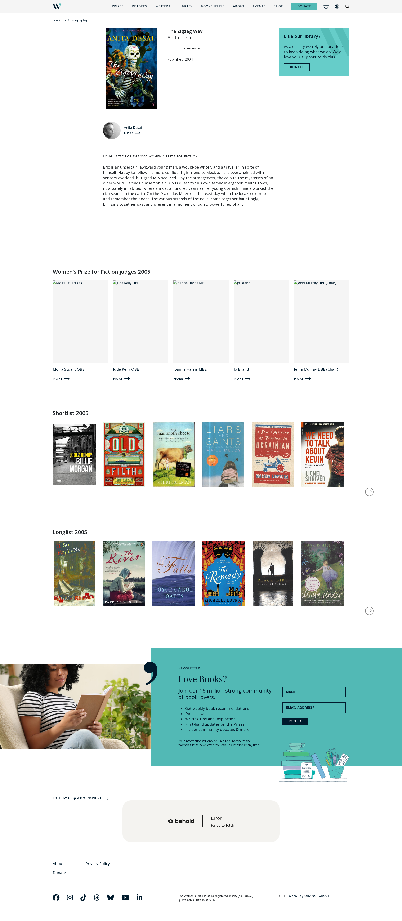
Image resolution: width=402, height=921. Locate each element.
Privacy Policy (97, 863)
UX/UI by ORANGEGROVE (309, 896)
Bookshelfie (212, 6)
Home (55, 20)
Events (259, 6)
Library (186, 6)
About (239, 6)
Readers (139, 6)
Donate (304, 6)
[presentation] (369, 492)
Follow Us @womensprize (77, 798)
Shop (278, 6)
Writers (163, 6)
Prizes (118, 6)
